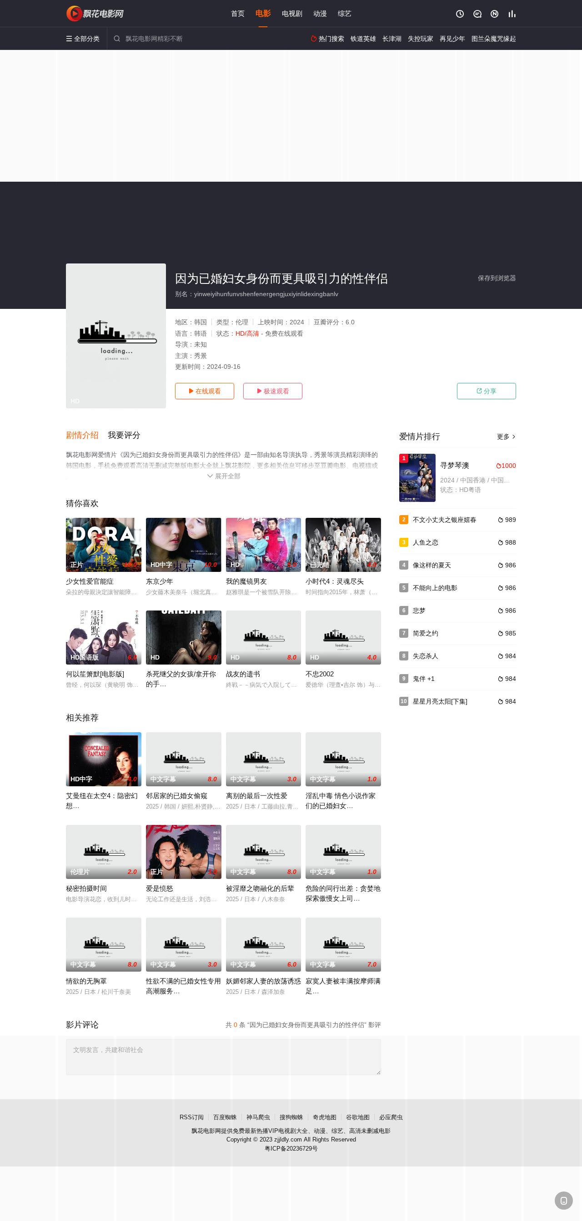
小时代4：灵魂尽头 (335, 581)
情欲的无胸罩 (86, 981)
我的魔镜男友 (246, 581)
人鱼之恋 (425, 542)
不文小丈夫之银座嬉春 (445, 519)
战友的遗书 (243, 674)
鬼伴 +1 (424, 678)
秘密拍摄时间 (86, 888)
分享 (487, 391)
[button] (87, 435)
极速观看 (272, 391)
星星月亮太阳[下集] (440, 701)
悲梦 (419, 610)
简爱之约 (425, 633)
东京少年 (159, 581)
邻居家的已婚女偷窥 (176, 795)
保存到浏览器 (497, 278)
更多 (506, 436)
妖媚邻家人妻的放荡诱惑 (263, 981)
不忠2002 (320, 674)
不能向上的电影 (435, 587)
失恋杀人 (425, 656)
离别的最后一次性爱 (256, 795)
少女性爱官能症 (90, 581)
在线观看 (204, 391)
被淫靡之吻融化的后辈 (260, 888)
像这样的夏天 (432, 565)
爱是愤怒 (159, 888)
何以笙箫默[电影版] (95, 674)
